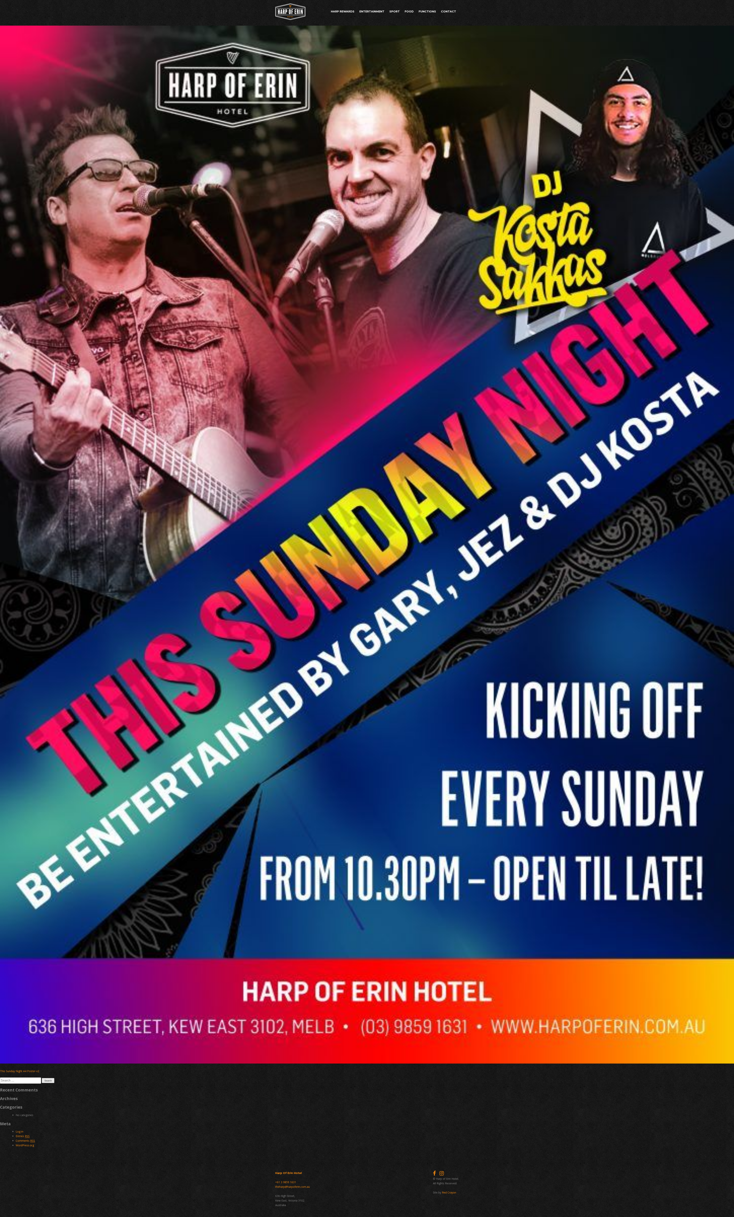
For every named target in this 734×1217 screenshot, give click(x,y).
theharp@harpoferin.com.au (292, 1187)
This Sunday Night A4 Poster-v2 (19, 1071)
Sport (394, 11)
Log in (19, 1131)
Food (409, 11)
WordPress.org (25, 1145)
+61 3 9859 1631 (285, 1182)
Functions (427, 11)
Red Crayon (449, 1192)
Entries (23, 1136)
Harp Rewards (342, 11)
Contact (448, 11)
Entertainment (371, 11)
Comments (25, 1140)
